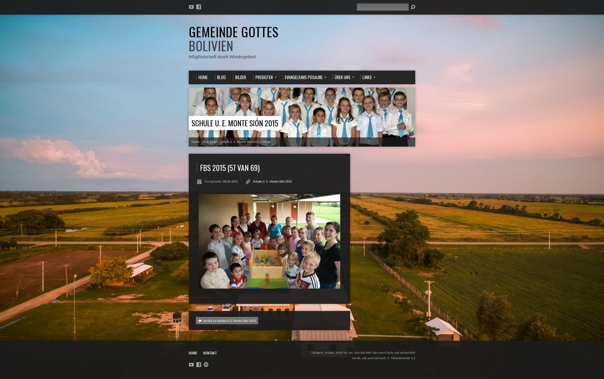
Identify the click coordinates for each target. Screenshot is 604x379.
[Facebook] (198, 6)
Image (266, 142)
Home (196, 142)
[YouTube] (191, 6)
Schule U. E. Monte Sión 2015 (235, 122)
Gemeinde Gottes (233, 38)
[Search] (413, 7)
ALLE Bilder (210, 142)
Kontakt (210, 353)
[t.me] (206, 364)
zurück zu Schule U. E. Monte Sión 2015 (229, 321)
